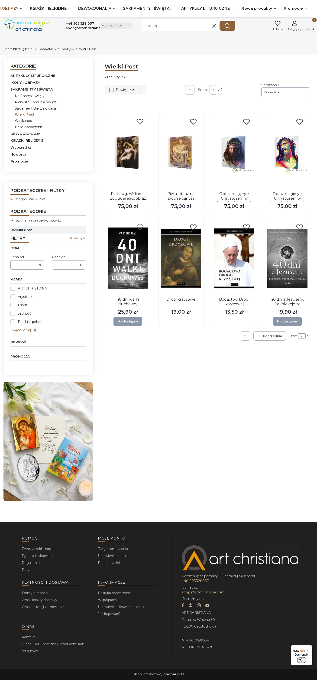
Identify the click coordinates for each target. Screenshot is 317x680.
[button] (227, 26)
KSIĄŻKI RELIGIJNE (27, 140)
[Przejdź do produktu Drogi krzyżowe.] (181, 258)
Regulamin (31, 563)
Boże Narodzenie (29, 127)
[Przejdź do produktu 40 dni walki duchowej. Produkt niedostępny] (128, 258)
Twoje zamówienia (113, 549)
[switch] (301, 660)
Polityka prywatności (114, 593)
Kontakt (28, 637)
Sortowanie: (270, 85)
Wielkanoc (23, 121)
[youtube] (207, 605)
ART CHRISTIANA (32, 288)
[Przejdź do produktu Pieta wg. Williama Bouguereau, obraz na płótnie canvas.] (128, 153)
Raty (25, 570)
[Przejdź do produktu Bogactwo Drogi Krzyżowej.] (234, 258)
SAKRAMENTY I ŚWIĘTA (56, 49)
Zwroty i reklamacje (38, 549)
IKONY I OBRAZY (25, 82)
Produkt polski (29, 322)
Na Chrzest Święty (30, 96)
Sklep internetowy (157, 674)
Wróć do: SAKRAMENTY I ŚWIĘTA (38, 221)
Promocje (19, 161)
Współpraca (107, 600)
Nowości (18, 154)
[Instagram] (199, 605)
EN (112, 25)
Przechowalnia (110, 563)
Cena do (58, 257)
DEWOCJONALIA (25, 133)
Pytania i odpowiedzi (38, 556)
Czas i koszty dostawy (39, 600)
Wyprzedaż (20, 147)
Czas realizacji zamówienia (43, 607)
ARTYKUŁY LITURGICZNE (32, 75)
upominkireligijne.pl (18, 49)
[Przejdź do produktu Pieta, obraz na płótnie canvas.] (181, 153)
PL (103, 25)
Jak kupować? (109, 614)
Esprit (22, 305)
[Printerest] (190, 605)
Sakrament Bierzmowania (36, 108)
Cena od (17, 257)
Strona (203, 90)
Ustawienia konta (112, 556)
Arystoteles (27, 297)
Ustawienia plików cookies (119, 607)
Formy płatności (35, 593)
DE (120, 25)
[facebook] (183, 605)
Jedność (24, 313)
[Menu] (309, 648)
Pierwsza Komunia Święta (36, 102)
